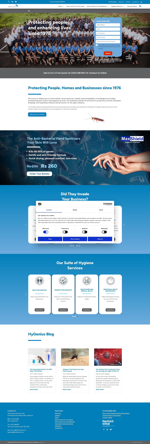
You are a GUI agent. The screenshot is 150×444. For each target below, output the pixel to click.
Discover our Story (37, 114)
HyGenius (58, 426)
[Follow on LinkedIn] (12, 1)
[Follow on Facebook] (8, 1)
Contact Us (135, 2)
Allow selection (75, 239)
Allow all (100, 239)
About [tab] (101, 210)
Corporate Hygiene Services (64, 424)
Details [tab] (75, 210)
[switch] (65, 232)
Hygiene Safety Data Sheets (111, 415)
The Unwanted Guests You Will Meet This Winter (41, 370)
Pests (57, 417)
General (40, 374)
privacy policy (105, 60)
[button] (124, 224)
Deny (50, 239)
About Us (121, 2)
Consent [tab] (49, 210)
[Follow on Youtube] (15, 1)
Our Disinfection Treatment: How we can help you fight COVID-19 (108, 370)
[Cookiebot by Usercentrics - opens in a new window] (104, 204)
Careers (128, 2)
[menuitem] (61, 6)
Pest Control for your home (64, 419)
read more (34, 389)
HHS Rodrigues (112, 2)
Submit (108, 53)
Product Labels (107, 417)
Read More (39, 310)
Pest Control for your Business (65, 422)
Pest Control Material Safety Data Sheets (115, 413)
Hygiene (107, 374)
